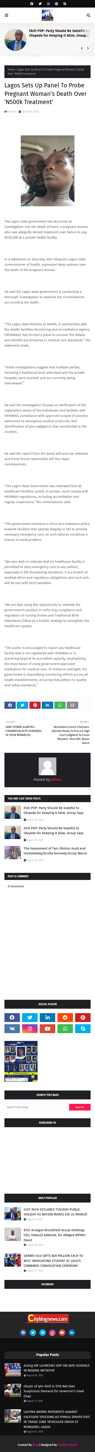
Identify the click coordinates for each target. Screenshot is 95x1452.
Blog (35, 1444)
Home (11, 69)
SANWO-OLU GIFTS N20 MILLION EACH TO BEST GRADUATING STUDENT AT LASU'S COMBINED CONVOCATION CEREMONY (53, 1261)
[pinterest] (56, 4)
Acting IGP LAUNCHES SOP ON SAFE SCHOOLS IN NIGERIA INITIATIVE (56, 1368)
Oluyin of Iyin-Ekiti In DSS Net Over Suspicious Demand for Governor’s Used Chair (54, 1391)
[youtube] (47, 1028)
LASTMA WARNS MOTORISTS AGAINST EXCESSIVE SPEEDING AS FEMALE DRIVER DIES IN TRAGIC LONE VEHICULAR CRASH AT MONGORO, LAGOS (57, 1419)
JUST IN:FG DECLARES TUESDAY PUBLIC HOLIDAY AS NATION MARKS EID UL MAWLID (55, 1212)
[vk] (12, 1028)
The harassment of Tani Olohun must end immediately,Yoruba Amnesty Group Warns (55, 851)
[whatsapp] (65, 1028)
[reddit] (65, 1017)
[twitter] (40, 4)
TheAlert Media (68, 1444)
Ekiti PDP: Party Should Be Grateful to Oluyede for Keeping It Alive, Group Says (59, 33)
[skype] (64, 4)
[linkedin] (47, 1017)
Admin (12, 111)
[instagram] (48, 4)
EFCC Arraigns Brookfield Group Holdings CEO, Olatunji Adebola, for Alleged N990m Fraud (55, 1235)
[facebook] (31, 4)
